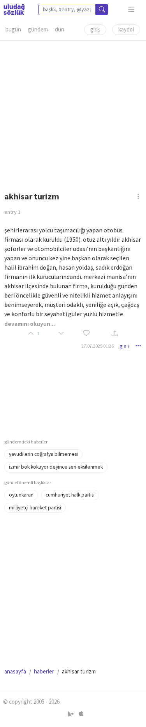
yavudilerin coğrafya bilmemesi (43, 454)
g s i (124, 346)
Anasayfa (15, 671)
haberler (44, 671)
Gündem (38, 29)
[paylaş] (114, 334)
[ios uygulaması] (81, 714)
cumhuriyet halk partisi (70, 495)
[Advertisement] (73, 113)
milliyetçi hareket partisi (35, 507)
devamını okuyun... (29, 323)
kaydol (126, 29)
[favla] (86, 333)
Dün (59, 29)
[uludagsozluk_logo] (14, 9)
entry (12, 211)
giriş (95, 29)
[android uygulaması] (71, 714)
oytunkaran (21, 495)
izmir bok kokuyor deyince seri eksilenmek (56, 467)
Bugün (13, 29)
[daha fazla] (131, 9)
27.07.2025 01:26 (97, 346)
